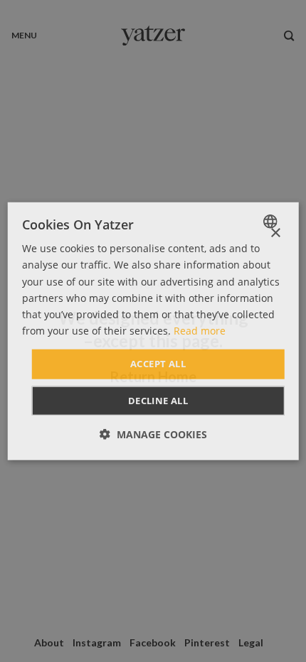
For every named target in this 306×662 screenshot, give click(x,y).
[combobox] (271, 222)
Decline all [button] (158, 400)
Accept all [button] (158, 363)
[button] (153, 433)
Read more (200, 330)
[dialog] (153, 331)
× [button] (275, 233)
